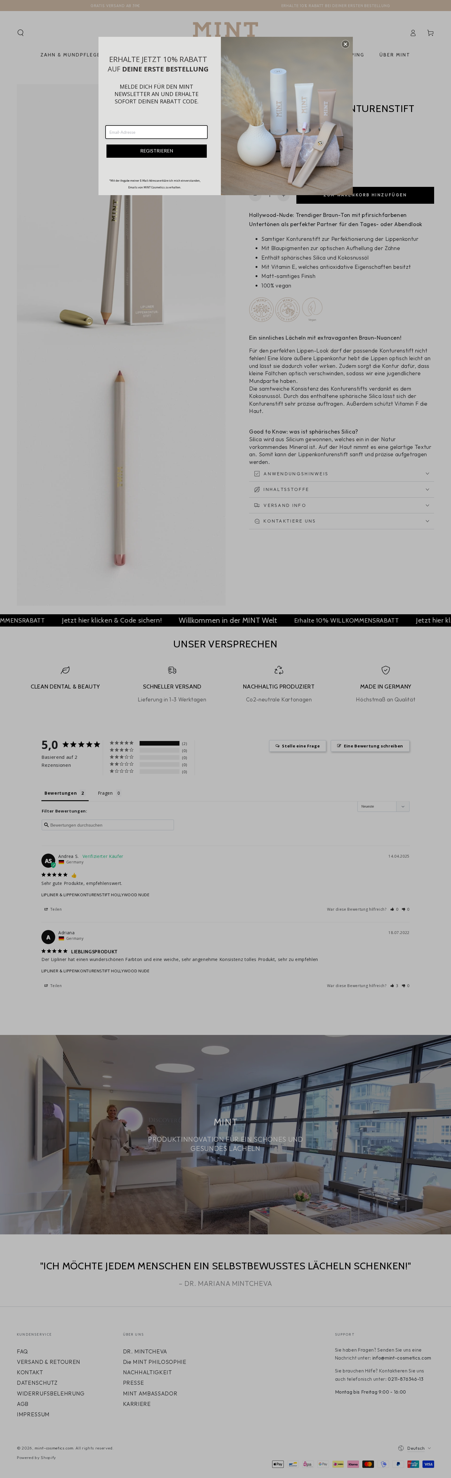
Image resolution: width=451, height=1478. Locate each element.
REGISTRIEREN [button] (156, 150)
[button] (345, 44)
